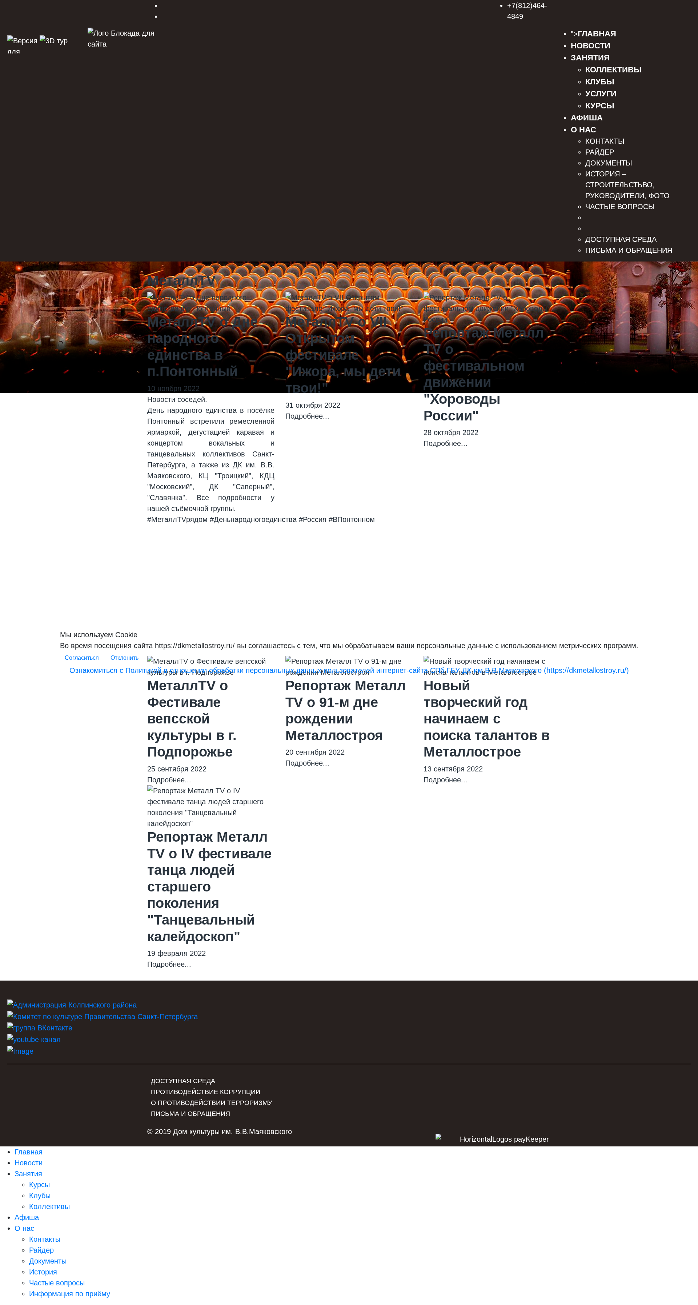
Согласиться (82, 658)
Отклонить (125, 658)
